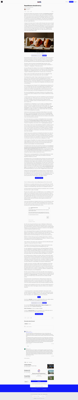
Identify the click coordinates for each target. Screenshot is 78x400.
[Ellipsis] (53, 331)
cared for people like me (49, 26)
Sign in (75, 1)
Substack (35, 398)
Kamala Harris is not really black (31, 114)
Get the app (43, 396)
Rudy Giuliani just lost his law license (34, 149)
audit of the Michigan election (33, 148)
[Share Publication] (68, 2)
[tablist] (27, 324)
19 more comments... (27, 358)
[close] (46, 370)
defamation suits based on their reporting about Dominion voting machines (38, 146)
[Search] (66, 2)
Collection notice (45, 394)
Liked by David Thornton (29, 332)
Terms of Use (42, 383)
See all (26, 381)
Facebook (46, 305)
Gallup (47, 68)
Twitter (42, 305)
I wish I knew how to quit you (47, 122)
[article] (39, 366)
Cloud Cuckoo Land (33, 274)
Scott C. (27, 331)
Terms (41, 394)
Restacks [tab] (29, 323)
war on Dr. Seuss (49, 113)
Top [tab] (25, 362)
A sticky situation (27, 364)
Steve (38, 308)
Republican (26, 148)
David (41, 308)
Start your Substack (37, 396)
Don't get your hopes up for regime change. (30, 365)
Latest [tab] (27, 362)
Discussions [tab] (30, 362)
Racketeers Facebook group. (37, 306)
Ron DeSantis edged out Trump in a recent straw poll (40, 120)
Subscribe (71, 1)
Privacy (39, 394)
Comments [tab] (26, 323)
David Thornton (28, 366)
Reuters (47, 28)
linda (26, 348)
